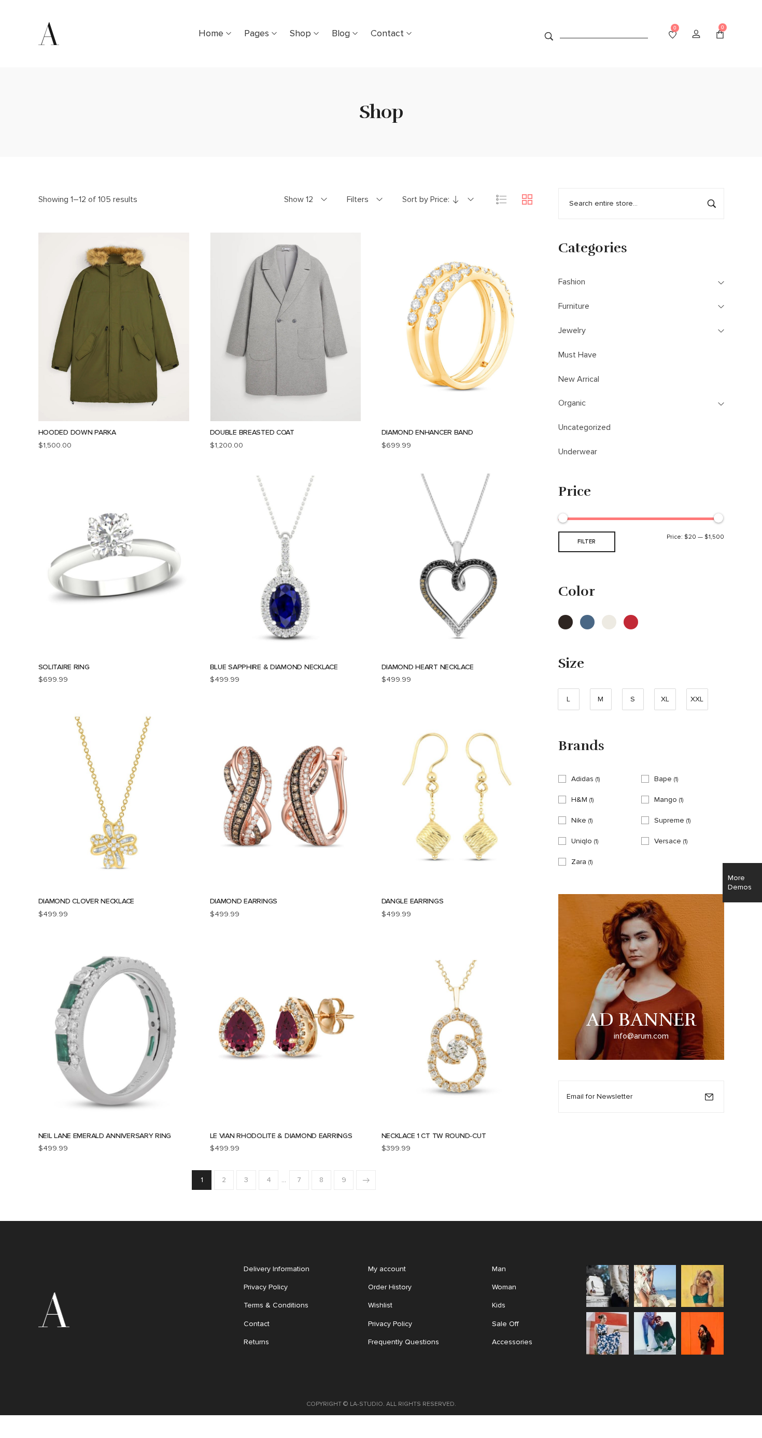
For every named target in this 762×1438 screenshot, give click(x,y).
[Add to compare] (155, 415)
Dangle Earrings (413, 901)
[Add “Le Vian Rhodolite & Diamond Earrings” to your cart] (243, 1117)
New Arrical (578, 379)
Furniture (573, 306)
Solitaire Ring (64, 667)
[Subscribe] (709, 1096)
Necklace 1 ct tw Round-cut (434, 1135)
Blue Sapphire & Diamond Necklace (274, 667)
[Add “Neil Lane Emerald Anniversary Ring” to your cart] (71, 1117)
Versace (667, 841)
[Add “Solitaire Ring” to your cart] (71, 649)
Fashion (571, 281)
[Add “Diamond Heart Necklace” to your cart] (414, 649)
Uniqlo (581, 841)
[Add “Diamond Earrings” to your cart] (243, 883)
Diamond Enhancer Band (427, 432)
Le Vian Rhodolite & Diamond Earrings (281, 1135)
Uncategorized (584, 427)
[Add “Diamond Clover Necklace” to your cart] (71, 883)
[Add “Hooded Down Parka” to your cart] (71, 415)
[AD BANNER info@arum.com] (641, 976)
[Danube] (587, 621)
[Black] (565, 621)
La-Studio (366, 1403)
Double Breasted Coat (252, 432)
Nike (578, 820)
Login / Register (696, 34)
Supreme (669, 820)
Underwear (577, 451)
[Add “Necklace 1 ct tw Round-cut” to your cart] (414, 1117)
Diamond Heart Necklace (428, 667)
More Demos (740, 882)
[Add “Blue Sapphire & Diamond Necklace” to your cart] (243, 649)
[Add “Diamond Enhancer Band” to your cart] (414, 415)
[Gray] (609, 621)
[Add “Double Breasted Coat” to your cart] (243, 415)
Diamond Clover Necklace (86, 901)
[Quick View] (99, 415)
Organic (572, 403)
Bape (663, 778)
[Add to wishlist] (127, 415)
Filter (586, 541)
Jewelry (572, 330)
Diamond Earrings (244, 901)
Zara (578, 861)
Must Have (577, 355)
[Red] (631, 621)
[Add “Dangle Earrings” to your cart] (414, 883)
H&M (579, 799)
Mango (665, 799)
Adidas (582, 778)
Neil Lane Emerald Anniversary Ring (104, 1135)
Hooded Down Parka (77, 432)
